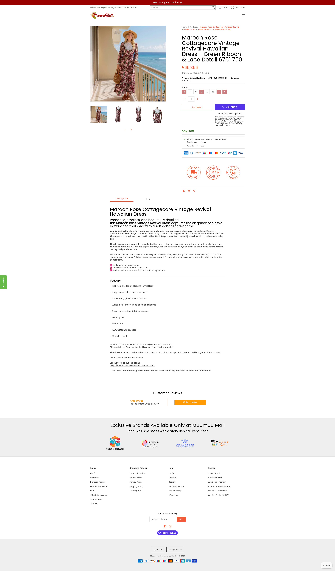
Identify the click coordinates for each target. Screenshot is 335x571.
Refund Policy (136, 477)
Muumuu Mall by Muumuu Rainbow (164, 556)
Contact (173, 477)
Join (181, 519)
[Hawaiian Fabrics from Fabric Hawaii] (115, 443)
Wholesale (173, 495)
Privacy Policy (136, 482)
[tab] (121, 199)
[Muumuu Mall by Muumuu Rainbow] (102, 15)
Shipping (185, 73)
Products (194, 27)
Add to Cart (197, 107)
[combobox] (180, 8)
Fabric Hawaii (214, 473)
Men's (93, 473)
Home (184, 27)
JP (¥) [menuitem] (243, 7)
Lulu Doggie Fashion (217, 482)
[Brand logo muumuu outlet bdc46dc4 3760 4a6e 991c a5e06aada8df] (220, 443)
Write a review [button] (190, 402)
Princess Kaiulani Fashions (193, 78)
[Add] (197, 99)
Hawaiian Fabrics (97, 482)
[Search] (213, 8)
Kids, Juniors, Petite (98, 486)
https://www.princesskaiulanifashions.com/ (132, 365)
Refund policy (175, 490)
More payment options (230, 113)
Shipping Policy (136, 486)
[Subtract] (185, 99)
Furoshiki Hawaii (215, 477)
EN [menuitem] (237, 7)
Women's (94, 477)
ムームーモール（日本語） (219, 495)
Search (172, 482)
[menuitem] (223, 7)
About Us (94, 503)
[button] (184, 191)
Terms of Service (137, 473)
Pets (92, 490)
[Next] (131, 130)
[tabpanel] (167, 289)
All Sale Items (96, 499)
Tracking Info (135, 490)
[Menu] (243, 15)
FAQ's (171, 473)
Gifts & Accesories (98, 495)
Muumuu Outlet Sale (217, 490)
